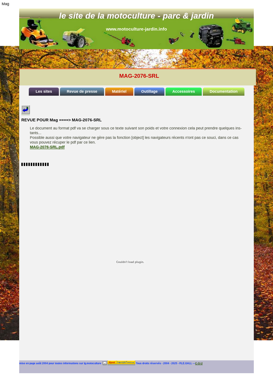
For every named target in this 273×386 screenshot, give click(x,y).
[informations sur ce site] (105, 363)
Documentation (224, 91)
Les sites (44, 91)
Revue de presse (82, 91)
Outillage (149, 91)
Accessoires (183, 91)
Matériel (119, 91)
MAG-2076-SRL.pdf (47, 147)
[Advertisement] (142, 58)
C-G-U (199, 363)
